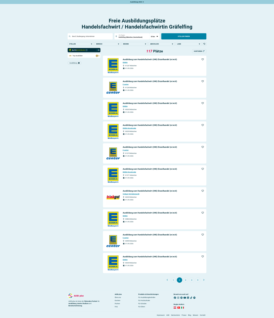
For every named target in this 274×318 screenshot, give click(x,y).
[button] (204, 44)
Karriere (117, 300)
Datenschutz (175, 315)
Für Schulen (142, 303)
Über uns (118, 297)
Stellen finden (184, 36)
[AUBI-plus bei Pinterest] (181, 298)
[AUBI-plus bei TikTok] (191, 298)
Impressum (161, 315)
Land (179, 44)
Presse (184, 315)
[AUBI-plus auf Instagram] (178, 298)
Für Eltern (141, 307)
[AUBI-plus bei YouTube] (184, 298)
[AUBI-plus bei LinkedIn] (188, 298)
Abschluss (154, 44)
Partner (117, 303)
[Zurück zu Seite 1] (167, 280)
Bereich (99, 44)
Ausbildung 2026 (136, 2)
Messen (195, 315)
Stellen (72, 44)
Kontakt (203, 315)
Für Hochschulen (144, 300)
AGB (167, 315)
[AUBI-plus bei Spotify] (194, 298)
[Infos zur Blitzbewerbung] (87, 50)
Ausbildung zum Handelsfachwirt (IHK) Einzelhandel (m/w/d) (150, 59)
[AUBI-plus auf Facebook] (175, 298)
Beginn (126, 44)
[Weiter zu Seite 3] (203, 280)
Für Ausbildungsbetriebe (146, 297)
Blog (189, 315)
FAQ (116, 307)
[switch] (93, 56)
